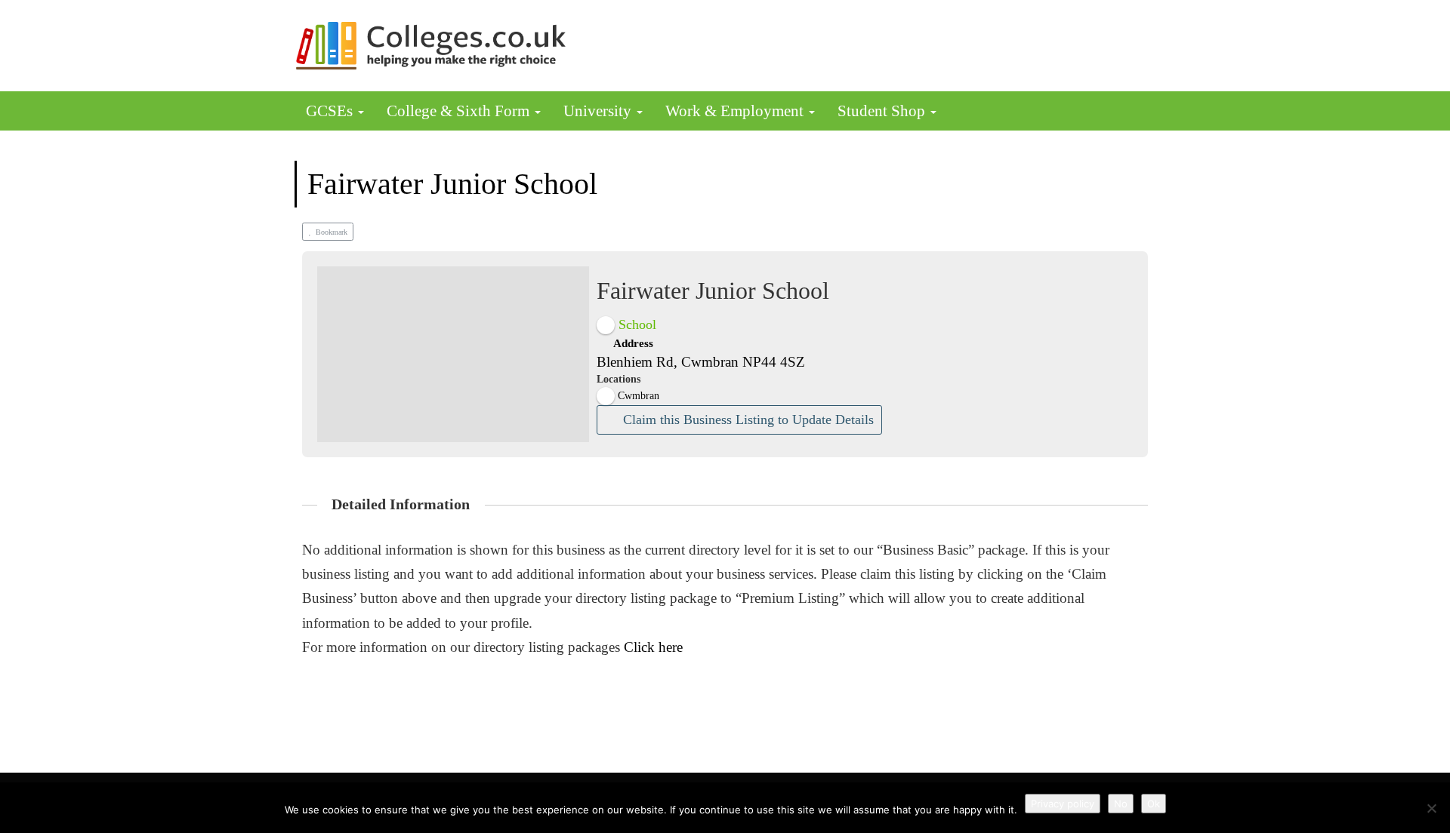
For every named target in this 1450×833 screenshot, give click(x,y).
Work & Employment (736, 111)
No (1121, 804)
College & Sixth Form (460, 111)
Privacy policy (1062, 804)
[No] (1431, 808)
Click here (653, 647)
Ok (1153, 804)
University (599, 111)
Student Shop (883, 111)
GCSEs (331, 111)
